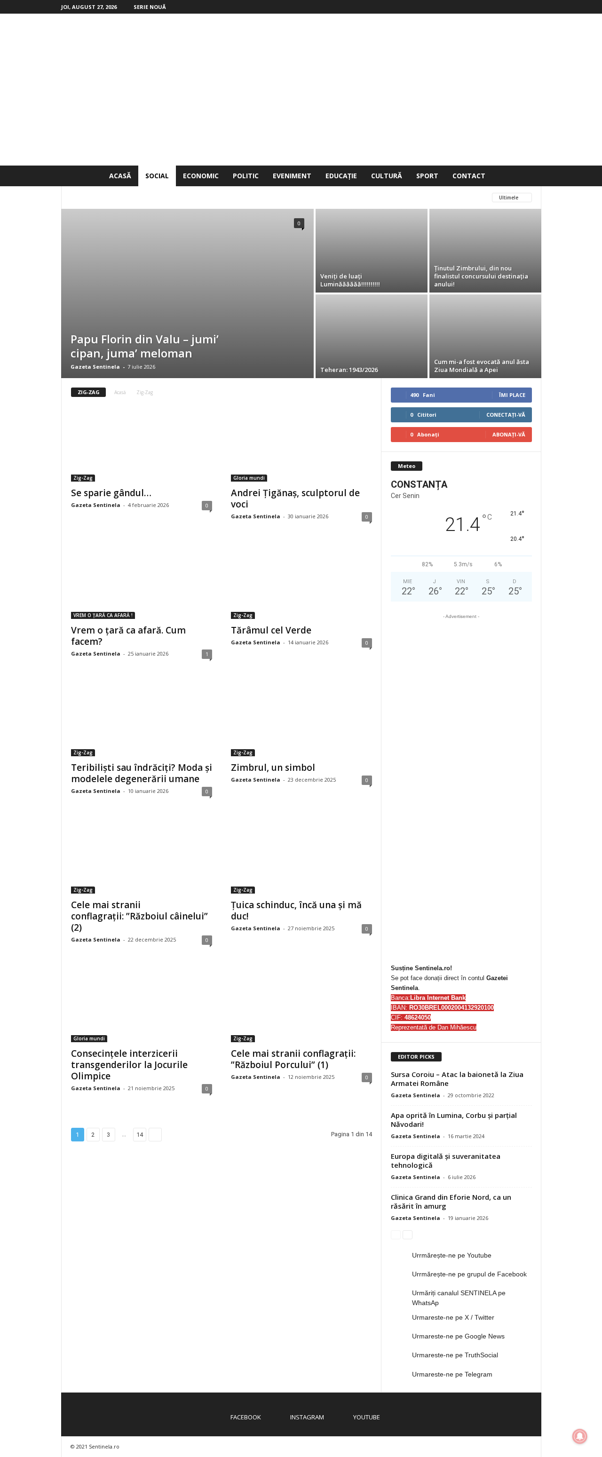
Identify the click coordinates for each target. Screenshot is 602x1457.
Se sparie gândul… (111, 493)
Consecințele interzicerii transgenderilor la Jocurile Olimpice (129, 1064)
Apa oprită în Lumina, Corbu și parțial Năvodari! (454, 1119)
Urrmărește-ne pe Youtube (451, 1255)
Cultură (386, 175)
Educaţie (341, 175)
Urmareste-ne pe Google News (458, 1336)
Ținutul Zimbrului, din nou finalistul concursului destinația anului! (481, 276)
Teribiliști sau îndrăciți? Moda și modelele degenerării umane (141, 773)
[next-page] (407, 1234)
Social (157, 175)
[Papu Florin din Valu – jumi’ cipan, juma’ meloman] (187, 293)
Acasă (120, 175)
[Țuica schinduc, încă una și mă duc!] (301, 856)
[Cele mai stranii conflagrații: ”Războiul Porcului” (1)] (301, 1004)
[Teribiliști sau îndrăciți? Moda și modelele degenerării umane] (141, 718)
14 (139, 1134)
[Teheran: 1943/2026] (372, 336)
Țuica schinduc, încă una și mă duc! (296, 910)
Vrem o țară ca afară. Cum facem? (128, 636)
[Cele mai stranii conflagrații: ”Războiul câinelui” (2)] (141, 856)
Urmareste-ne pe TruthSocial (455, 1355)
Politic (246, 175)
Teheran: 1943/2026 (349, 369)
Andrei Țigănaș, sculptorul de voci (295, 498)
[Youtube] (534, 7)
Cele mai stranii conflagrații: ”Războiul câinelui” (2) (139, 916)
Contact (468, 175)
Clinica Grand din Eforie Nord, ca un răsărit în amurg (451, 1201)
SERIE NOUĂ (150, 6)
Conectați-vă (505, 414)
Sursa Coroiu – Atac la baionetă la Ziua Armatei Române (457, 1078)
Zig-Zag (83, 478)
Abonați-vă (508, 434)
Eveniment (292, 175)
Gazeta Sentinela (95, 366)
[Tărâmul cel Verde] (301, 581)
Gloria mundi (171, 197)
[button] (527, 176)
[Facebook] (505, 7)
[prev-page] (396, 1234)
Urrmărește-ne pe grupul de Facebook (469, 1274)
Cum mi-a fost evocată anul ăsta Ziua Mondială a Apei (481, 365)
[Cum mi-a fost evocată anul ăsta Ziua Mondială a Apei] (485, 336)
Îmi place (512, 394)
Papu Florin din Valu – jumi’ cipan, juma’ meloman (145, 346)
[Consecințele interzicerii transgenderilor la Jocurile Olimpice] (141, 1004)
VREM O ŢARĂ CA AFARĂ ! (240, 197)
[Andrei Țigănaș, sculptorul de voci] (301, 444)
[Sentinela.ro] (301, 90)
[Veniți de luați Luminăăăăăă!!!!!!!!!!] (372, 251)
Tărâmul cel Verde (271, 630)
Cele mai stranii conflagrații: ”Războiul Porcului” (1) (293, 1059)
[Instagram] (519, 7)
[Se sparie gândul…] (141, 444)
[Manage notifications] (579, 1436)
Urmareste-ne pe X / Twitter (453, 1317)
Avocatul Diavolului (104, 197)
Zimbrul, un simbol (273, 767)
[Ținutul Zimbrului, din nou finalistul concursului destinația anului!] (485, 251)
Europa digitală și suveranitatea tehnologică (445, 1160)
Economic (201, 175)
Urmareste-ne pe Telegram (452, 1374)
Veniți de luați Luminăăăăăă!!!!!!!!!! (350, 280)
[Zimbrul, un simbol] (301, 718)
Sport (427, 175)
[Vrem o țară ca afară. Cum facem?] (141, 581)
